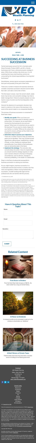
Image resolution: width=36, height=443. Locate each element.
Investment (18, 389)
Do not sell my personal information (24, 426)
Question (5, 229)
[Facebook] (2, 382)
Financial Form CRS (7, 404)
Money (18, 396)
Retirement (18, 388)
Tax (18, 394)
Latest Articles (18, 399)
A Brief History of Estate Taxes (18, 353)
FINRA (14, 432)
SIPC (17, 432)
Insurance (18, 393)
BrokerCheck (30, 407)
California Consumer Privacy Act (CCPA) (11, 424)
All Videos (18, 401)
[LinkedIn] (17, 20)
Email (5, 219)
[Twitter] (15, 20)
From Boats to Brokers (18, 280)
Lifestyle (18, 398)
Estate (18, 391)
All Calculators (18, 403)
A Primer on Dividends (18, 317)
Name (5, 209)
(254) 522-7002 (19, 24)
